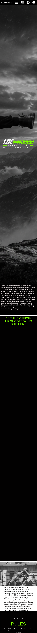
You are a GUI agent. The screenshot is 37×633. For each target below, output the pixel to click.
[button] (16, 2)
